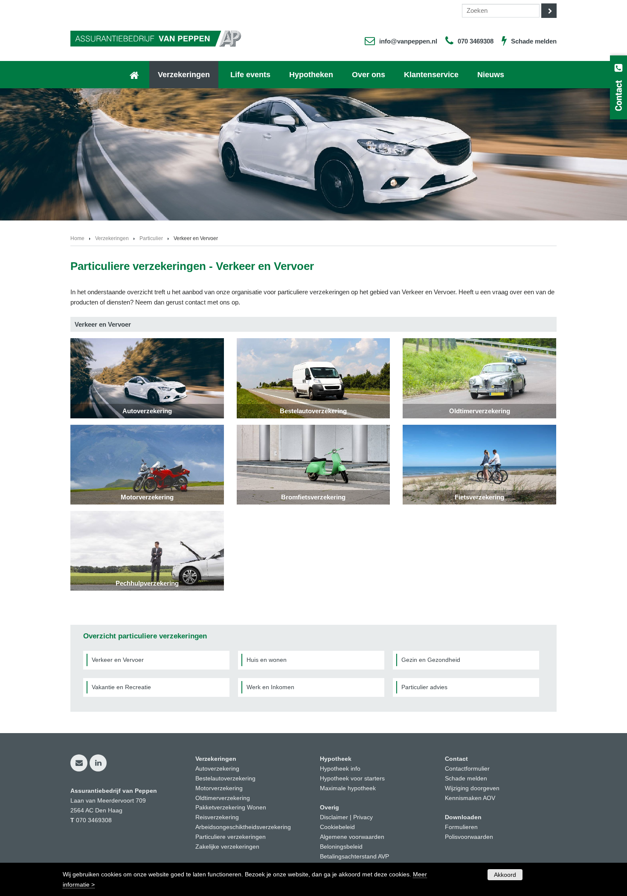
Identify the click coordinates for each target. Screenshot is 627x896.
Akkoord (505, 874)
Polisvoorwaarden (469, 837)
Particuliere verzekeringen (230, 837)
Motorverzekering (219, 788)
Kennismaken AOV (470, 798)
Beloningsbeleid (341, 847)
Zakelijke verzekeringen (227, 847)
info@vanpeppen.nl (408, 41)
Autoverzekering (217, 769)
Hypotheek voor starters (352, 778)
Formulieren (461, 827)
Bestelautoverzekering (225, 778)
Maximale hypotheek (348, 788)
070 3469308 (475, 41)
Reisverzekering (217, 817)
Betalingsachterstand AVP (354, 856)
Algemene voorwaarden (352, 837)
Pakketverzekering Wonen (230, 807)
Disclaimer (334, 817)
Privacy (363, 817)
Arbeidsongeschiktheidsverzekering (243, 827)
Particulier (151, 238)
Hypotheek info (340, 769)
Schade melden (534, 41)
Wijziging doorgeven (472, 788)
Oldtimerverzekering (222, 798)
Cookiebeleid (337, 827)
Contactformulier (467, 769)
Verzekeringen (112, 238)
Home (77, 238)
